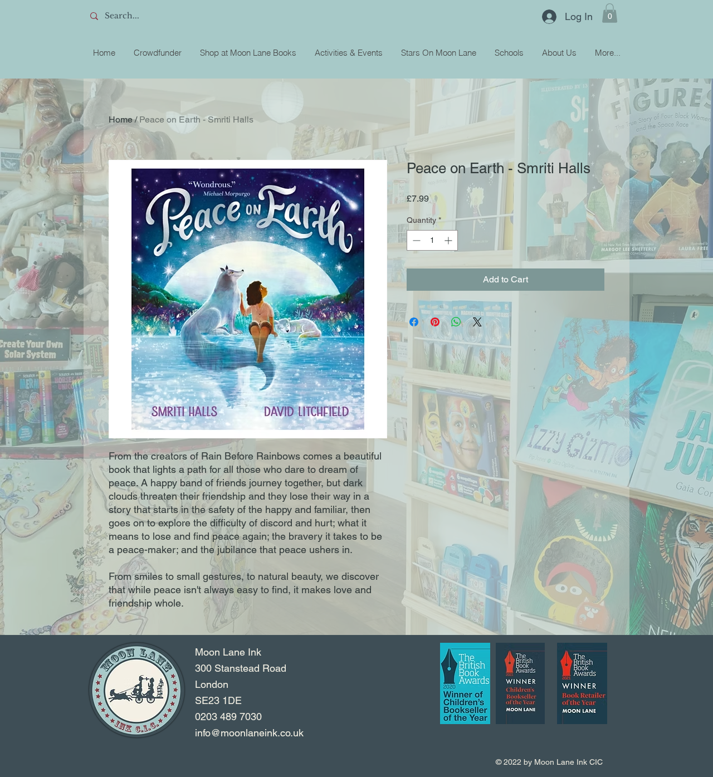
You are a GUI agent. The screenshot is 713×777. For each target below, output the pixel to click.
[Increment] (449, 240)
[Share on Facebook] (414, 322)
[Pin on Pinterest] (435, 322)
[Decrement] (415, 240)
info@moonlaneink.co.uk (249, 733)
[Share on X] (477, 322)
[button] (610, 13)
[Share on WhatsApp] (456, 322)
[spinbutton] (432, 240)
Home (121, 119)
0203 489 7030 (228, 716)
